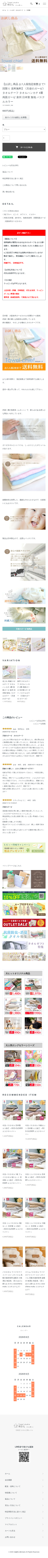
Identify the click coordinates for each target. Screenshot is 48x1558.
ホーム (4, 10)
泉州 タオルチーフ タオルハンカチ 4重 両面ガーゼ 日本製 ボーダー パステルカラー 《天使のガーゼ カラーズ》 (23, 690)
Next (45, 39)
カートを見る (10, 1530)
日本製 (28, 10)
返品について (7, 172)
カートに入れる (26, 147)
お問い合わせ (10, 1537)
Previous (3, 39)
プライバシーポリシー (13, 1518)
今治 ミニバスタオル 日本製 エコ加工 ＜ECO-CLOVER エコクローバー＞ (35, 1177)
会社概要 (8, 1480)
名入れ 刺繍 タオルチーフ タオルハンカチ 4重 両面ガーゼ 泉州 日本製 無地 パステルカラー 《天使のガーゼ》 (9, 690)
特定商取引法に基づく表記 (12, 178)
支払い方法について (12, 1505)
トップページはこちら (12, 865)
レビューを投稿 (39, 723)
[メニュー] (44, 3)
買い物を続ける (8, 191)
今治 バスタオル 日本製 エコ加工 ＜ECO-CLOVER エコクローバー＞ (12, 1128)
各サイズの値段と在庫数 (16, 117)
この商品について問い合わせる (14, 185)
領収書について (11, 1492)
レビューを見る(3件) (10, 165)
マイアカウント (11, 1524)
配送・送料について (12, 1486)
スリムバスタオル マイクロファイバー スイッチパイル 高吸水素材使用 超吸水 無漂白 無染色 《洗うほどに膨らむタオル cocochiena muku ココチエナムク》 (35, 1281)
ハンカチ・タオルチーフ (16, 10)
